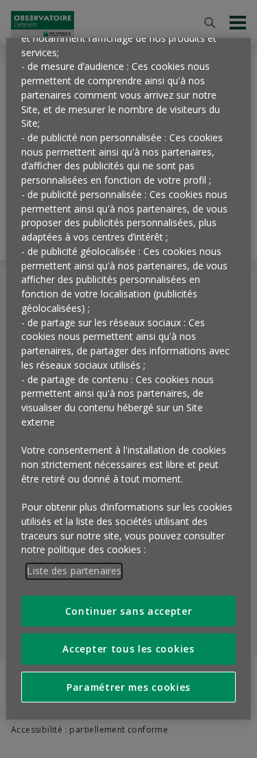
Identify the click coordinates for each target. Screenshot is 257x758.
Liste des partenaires (74, 570)
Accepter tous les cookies (128, 648)
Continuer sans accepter (129, 611)
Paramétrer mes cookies (128, 687)
